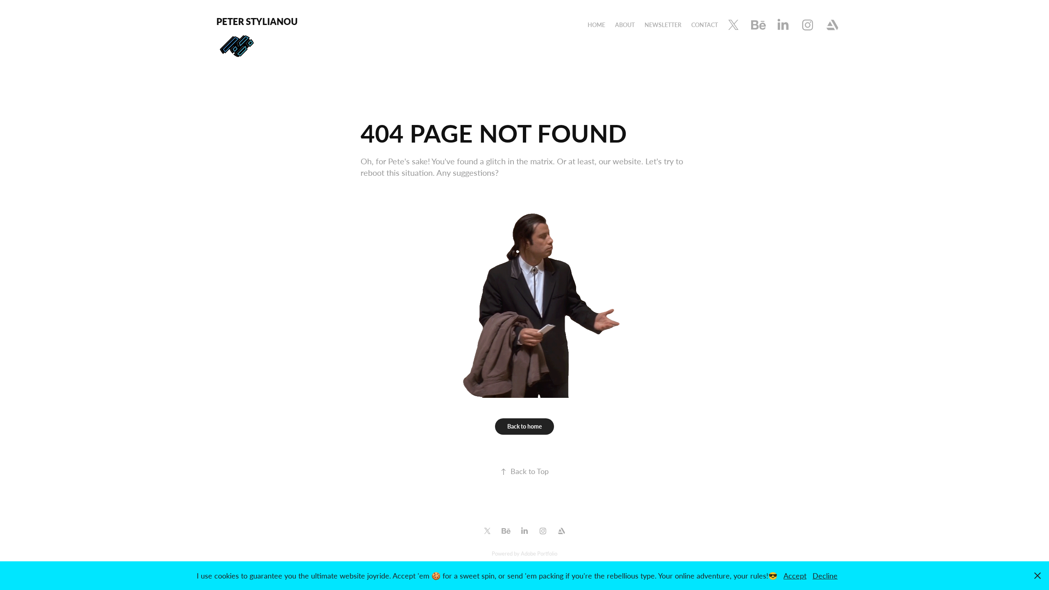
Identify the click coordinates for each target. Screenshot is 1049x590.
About (625, 25)
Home (596, 25)
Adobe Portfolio (539, 553)
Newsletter (663, 25)
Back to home (524, 426)
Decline (825, 576)
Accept (794, 576)
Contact (704, 25)
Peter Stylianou (256, 21)
